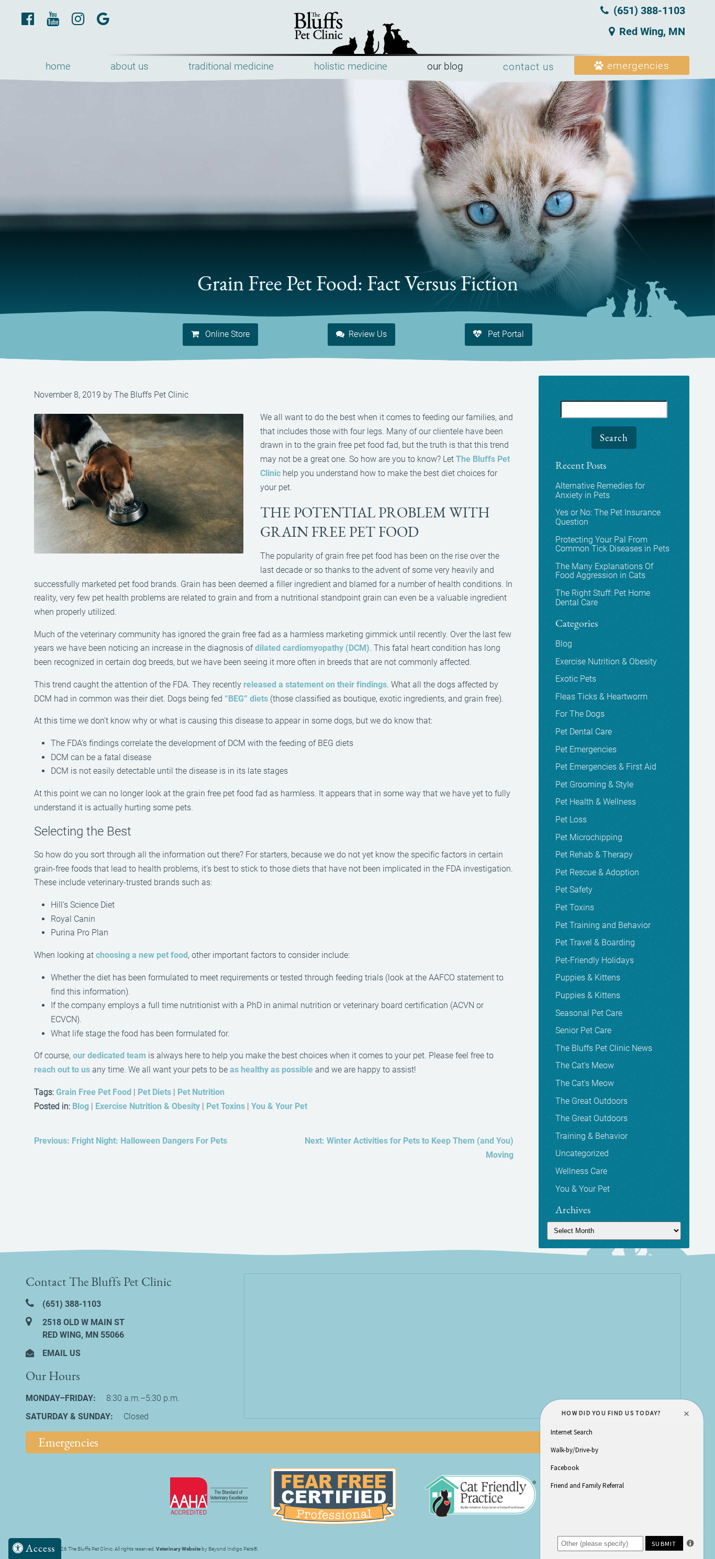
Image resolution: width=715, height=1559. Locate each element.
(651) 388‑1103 (648, 10)
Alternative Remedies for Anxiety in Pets (600, 490)
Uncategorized (582, 1153)
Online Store (226, 334)
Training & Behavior (591, 1136)
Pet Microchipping (588, 837)
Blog (80, 1106)
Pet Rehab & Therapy (594, 855)
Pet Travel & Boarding (595, 942)
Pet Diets (154, 1092)
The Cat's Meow (584, 1065)
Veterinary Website (178, 1549)
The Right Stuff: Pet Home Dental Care (602, 597)
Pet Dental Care (583, 732)
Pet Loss (571, 819)
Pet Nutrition (201, 1092)
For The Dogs (580, 714)
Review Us (368, 334)
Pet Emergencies (586, 749)
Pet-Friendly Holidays (594, 960)
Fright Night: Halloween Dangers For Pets (130, 1141)
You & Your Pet (279, 1106)
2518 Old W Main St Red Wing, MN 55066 (82, 1328)
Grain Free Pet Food (93, 1092)
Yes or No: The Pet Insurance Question (608, 517)
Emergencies (636, 66)
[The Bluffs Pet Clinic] (357, 33)
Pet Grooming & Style (594, 784)
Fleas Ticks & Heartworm (601, 697)
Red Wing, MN (652, 31)
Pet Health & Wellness (595, 802)
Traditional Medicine (231, 66)
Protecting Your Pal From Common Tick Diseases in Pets (612, 544)
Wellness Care (581, 1171)
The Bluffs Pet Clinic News (603, 1048)
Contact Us (528, 67)
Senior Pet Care (583, 1030)
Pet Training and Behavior (603, 925)
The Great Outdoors (591, 1101)
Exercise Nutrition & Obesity (147, 1106)
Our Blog (445, 66)
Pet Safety (574, 890)
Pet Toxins (225, 1106)
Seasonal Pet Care (588, 1013)
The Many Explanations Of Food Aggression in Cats (604, 571)
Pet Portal (505, 334)
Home (58, 66)
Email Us (60, 1353)
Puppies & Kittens (587, 977)
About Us (129, 66)
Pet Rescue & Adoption (597, 872)
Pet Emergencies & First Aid (605, 767)
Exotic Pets (575, 679)
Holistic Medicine (350, 66)
